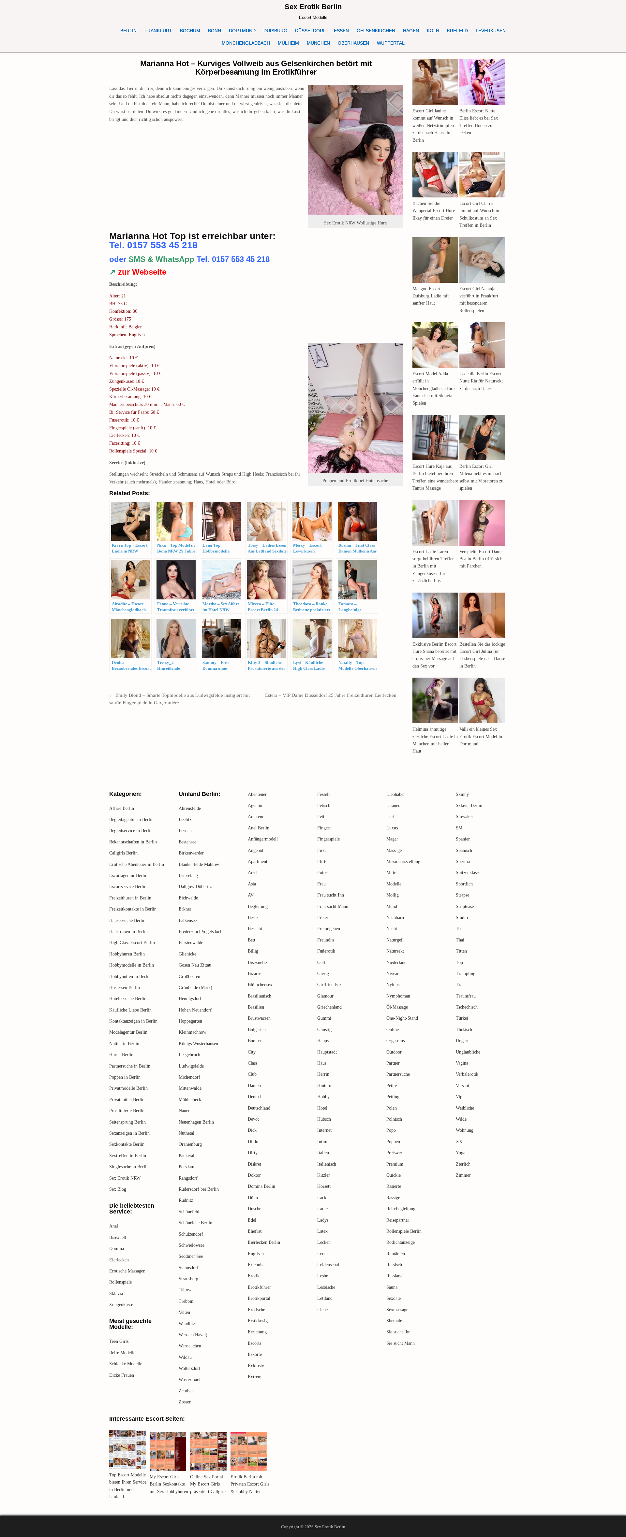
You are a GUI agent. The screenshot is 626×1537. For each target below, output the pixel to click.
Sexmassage (397, 1309)
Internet (324, 1130)
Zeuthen (186, 1390)
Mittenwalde (190, 1088)
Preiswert (395, 1152)
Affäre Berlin (121, 808)
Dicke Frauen (121, 1375)
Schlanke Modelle (125, 1363)
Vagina (462, 1063)
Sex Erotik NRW (125, 1178)
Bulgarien (257, 1029)
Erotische (256, 1309)
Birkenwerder (191, 853)
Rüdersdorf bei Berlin (199, 1189)
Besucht (255, 928)
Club (252, 1074)
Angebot (255, 850)
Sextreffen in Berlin (127, 1155)
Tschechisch (467, 1007)
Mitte (391, 872)
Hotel (322, 1108)
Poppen (393, 1141)
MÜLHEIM (288, 43)
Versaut (462, 1085)
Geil (321, 962)
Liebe (322, 1309)
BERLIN (128, 30)
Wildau (185, 1357)
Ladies (323, 1208)
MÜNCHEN (318, 43)
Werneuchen (190, 1345)
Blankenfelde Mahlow (199, 864)
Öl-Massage (397, 1007)
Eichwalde (188, 898)
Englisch (256, 1253)
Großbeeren (189, 976)
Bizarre (254, 973)
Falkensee (188, 920)
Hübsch (324, 1119)
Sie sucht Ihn (398, 1331)
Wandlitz (187, 1323)
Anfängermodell (263, 839)
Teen (460, 928)
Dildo (253, 1141)
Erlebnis (255, 1264)
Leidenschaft (329, 1264)
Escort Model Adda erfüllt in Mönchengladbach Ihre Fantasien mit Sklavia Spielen (433, 388)
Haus (321, 1063)
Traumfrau (466, 996)
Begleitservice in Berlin (131, 830)
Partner (393, 1063)
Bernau (185, 830)
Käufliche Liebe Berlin (130, 1010)
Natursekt (395, 951)
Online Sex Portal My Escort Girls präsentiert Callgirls (208, 1484)
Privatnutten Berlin (126, 1099)
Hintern (324, 1085)
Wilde (461, 1119)
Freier (322, 917)
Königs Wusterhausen (198, 1043)
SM (459, 828)
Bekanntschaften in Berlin (133, 842)
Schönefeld (189, 1211)
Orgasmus (395, 1040)
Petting (392, 1096)
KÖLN (433, 30)
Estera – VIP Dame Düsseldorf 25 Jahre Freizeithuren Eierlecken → (334, 695)
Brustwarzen (259, 1018)
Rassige (393, 1197)
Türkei (462, 1018)
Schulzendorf (191, 1234)
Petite (391, 1085)
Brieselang (188, 875)
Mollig (392, 895)
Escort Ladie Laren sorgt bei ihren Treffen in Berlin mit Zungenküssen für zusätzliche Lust (433, 566)
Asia (252, 884)
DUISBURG (275, 30)
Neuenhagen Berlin (196, 1122)
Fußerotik (326, 951)
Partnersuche (398, 1074)
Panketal (186, 1155)
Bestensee (187, 842)
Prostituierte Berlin (126, 1110)
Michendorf (189, 1077)
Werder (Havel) (193, 1334)
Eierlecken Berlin (264, 1242)
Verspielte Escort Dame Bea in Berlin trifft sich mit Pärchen (480, 559)
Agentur (255, 805)
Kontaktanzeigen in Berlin (133, 1021)
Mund (391, 906)
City (252, 1052)
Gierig (323, 973)
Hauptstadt (327, 1052)
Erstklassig (258, 1320)
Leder (322, 1253)
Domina (116, 1248)
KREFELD (457, 30)
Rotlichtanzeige (400, 1242)
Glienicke (187, 954)
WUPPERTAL (391, 43)
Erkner (185, 909)
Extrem (254, 1376)
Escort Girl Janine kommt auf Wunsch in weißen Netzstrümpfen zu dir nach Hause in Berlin (433, 125)
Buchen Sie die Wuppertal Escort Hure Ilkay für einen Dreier (433, 211)
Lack (321, 1197)
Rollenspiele (120, 1282)
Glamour (325, 996)
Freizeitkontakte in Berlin (132, 909)
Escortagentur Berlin (128, 875)
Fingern (324, 828)
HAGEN (411, 30)
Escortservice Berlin (127, 886)
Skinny (462, 794)
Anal (113, 1226)
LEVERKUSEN (491, 30)
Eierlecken (119, 1259)
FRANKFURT (158, 30)
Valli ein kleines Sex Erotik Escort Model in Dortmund (480, 736)
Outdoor (394, 1052)
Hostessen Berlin (124, 987)
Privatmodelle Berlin (128, 1088)
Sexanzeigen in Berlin (129, 1133)
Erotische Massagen (127, 1271)
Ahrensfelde (190, 808)
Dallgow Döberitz (195, 886)
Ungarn (463, 1040)
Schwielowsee (191, 1245)
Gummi (324, 1018)
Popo (391, 1130)
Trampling (465, 973)
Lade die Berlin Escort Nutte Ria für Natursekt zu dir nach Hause (481, 381)
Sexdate (393, 1298)
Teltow (185, 1289)
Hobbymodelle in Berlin (131, 965)
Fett (320, 816)
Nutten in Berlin (124, 1043)
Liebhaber (395, 794)
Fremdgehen (328, 928)
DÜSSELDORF (310, 30)
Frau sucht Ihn (330, 895)
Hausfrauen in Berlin (128, 931)
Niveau (392, 973)
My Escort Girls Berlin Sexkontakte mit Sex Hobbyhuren (169, 1484)
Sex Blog (117, 1189)
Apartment (257, 861)
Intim (322, 1141)
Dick (252, 1130)
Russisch (394, 1264)
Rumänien (395, 1253)
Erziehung (257, 1331)
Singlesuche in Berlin (129, 1166)
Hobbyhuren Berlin (127, 954)
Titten (461, 951)
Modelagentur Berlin (128, 1032)
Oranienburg (190, 1144)
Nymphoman (398, 996)
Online (392, 1029)
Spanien (463, 839)
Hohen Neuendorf (195, 1010)
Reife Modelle (122, 1352)
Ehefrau (255, 1231)
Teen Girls (118, 1341)
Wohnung (464, 1130)
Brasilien (256, 1007)
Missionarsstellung (403, 861)
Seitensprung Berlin (127, 1122)
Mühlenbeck (190, 1099)
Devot (253, 1119)
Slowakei (464, 816)
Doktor (254, 1175)
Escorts (254, 1343)
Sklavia (116, 1293)
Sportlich (464, 884)
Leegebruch (189, 1054)
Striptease (465, 906)
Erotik (254, 1275)
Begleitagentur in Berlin (131, 819)
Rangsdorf (188, 1178)
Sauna (391, 1287)
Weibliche (465, 1108)
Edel (252, 1220)
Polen (391, 1108)
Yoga (460, 1152)
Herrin (323, 1074)
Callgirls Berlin (123, 853)
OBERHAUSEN (353, 43)
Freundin (325, 940)
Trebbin (186, 1301)
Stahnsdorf (189, 1267)
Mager (392, 839)
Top (459, 962)
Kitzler (323, 1175)
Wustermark (190, 1379)
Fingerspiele (328, 839)
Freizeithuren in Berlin (130, 898)
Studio (462, 917)
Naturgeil (395, 940)
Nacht (391, 928)
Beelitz (185, 819)
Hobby (323, 1096)
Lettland (325, 1298)
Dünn (253, 1197)
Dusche (254, 1208)
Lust (390, 816)
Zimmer (463, 1175)
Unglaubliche (468, 1052)
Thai (460, 940)
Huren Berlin (121, 1054)
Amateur (256, 816)
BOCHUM (190, 30)
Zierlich (463, 1164)
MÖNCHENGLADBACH (246, 43)
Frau (321, 884)
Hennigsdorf (190, 998)
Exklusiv (256, 1365)
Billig (253, 951)
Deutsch (255, 1096)
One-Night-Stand (402, 1018)
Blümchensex (260, 984)
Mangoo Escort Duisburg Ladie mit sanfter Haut (430, 296)
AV (251, 895)
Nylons (392, 984)
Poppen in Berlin (125, 1077)
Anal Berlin (258, 828)
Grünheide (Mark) (195, 987)
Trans (461, 984)
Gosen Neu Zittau (195, 965)
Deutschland (259, 1108)
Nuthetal (186, 1133)
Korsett (324, 1186)
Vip (459, 1096)
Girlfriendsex (329, 984)
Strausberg (188, 1278)
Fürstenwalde (191, 942)
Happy (323, 1040)
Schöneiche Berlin (195, 1222)
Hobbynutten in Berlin (130, 976)
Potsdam (186, 1166)
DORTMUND (242, 30)
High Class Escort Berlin (132, 942)
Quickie (393, 1175)
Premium (394, 1164)
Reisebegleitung (400, 1208)
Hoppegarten (190, 1021)
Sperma (463, 861)
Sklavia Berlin (469, 805)
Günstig (324, 1029)
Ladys (322, 1220)
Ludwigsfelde (191, 1066)
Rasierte (393, 1186)
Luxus (392, 828)
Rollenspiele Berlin (404, 1231)
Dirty (253, 1152)
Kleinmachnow (192, 1032)
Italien (323, 1152)
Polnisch (394, 1119)
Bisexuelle (257, 962)
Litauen (393, 805)
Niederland (396, 962)
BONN (214, 30)
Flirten (323, 861)
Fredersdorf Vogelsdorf (200, 931)
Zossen (185, 1402)
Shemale (394, 1320)
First (321, 850)
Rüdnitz (186, 1200)
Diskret (254, 1164)
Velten (184, 1312)
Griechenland (329, 1007)
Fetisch (323, 805)
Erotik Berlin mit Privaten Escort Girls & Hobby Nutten (250, 1484)
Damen (254, 1085)
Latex (322, 1231)
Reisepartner (397, 1220)
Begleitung (258, 906)
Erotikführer (259, 1287)
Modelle (393, 884)
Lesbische (326, 1287)
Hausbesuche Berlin (127, 920)
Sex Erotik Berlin (313, 7)
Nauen (184, 1110)
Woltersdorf (190, 1368)
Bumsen (255, 1040)
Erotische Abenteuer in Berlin (136, 864)
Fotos (322, 872)
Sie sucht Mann (400, 1343)
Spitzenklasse (468, 872)
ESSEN (341, 30)
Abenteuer (257, 794)
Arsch (253, 872)
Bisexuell (117, 1237)
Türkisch (464, 1029)
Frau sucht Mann (332, 906)
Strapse (462, 895)
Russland (394, 1275)
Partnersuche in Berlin (129, 1066)
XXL (460, 1141)
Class (252, 1063)
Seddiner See (191, 1256)
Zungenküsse (121, 1304)
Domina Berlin (261, 1186)
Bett (251, 940)
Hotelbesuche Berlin (127, 998)
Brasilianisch (259, 996)
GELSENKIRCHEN (376, 30)
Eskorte (255, 1354)
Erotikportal (259, 1298)
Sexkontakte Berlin (126, 1144)
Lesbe (322, 1275)
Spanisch (464, 850)
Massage (394, 850)
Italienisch (326, 1164)
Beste (253, 917)
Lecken (324, 1242)
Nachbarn (395, 917)
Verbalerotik (467, 1074)
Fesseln (324, 794)
